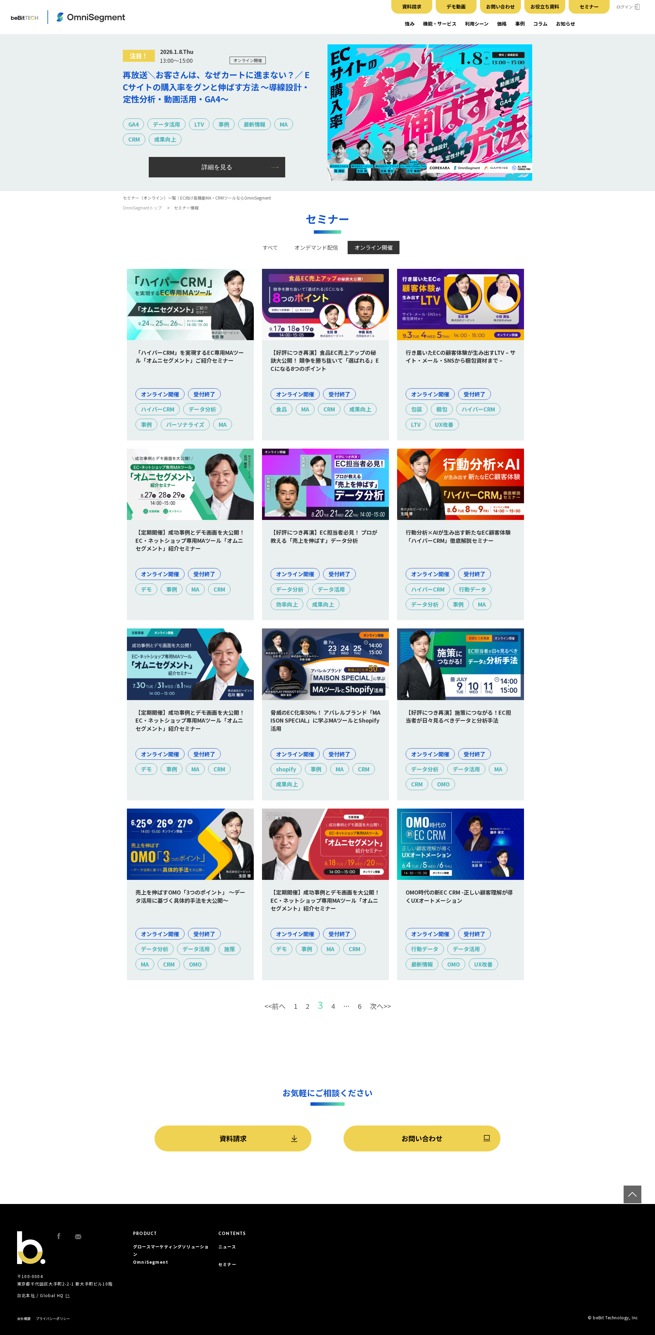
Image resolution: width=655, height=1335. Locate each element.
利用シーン (477, 23)
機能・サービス (439, 23)
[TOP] (632, 1194)
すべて (270, 247)
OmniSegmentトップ (142, 208)
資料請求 (411, 6)
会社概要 (24, 1318)
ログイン (624, 7)
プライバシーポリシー (53, 1318)
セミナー (589, 6)
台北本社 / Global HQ (40, 1295)
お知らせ (565, 23)
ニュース (227, 1246)
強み (409, 23)
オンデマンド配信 (316, 247)
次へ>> (380, 1006)
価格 (502, 23)
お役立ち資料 (544, 6)
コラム (540, 23)
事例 (520, 23)
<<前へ (275, 1006)
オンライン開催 (373, 247)
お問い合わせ (500, 6)
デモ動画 (456, 6)
